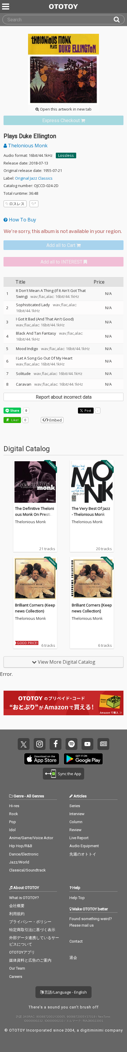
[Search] (119, 19)
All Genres (35, 796)
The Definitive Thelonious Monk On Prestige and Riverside (35, 514)
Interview (76, 814)
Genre (19, 796)
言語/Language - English (65, 992)
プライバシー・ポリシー (30, 921)
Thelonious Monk (27, 145)
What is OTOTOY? (24, 897)
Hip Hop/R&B (20, 846)
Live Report (79, 838)
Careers (15, 976)
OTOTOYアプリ (22, 952)
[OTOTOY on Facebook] (55, 744)
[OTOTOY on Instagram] (39, 744)
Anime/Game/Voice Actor (31, 838)
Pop (12, 822)
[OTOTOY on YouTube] (87, 744)
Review (75, 830)
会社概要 (17, 905)
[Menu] (6, 6)
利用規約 (17, 913)
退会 (73, 957)
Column (75, 822)
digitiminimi (92, 1030)
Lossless (66, 155)
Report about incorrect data (64, 397)
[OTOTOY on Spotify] (71, 744)
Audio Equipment (84, 846)
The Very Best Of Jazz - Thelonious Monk (91, 511)
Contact (76, 941)
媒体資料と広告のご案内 (30, 960)
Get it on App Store (41, 759)
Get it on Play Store (83, 759)
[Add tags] (34, 203)
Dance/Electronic (23, 854)
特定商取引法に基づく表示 (32, 930)
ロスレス (17, 203)
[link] (63, 120)
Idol (12, 830)
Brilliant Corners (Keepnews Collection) (35, 608)
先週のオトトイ (82, 854)
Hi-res (14, 806)
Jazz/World (19, 862)
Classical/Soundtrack (27, 870)
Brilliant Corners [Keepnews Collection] (92, 608)
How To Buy (22, 219)
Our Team (17, 968)
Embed (55, 420)
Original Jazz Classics (34, 178)
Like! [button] (14, 420)
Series (74, 806)
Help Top (77, 897)
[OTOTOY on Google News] (103, 744)
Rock (13, 814)
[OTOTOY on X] (24, 744)
